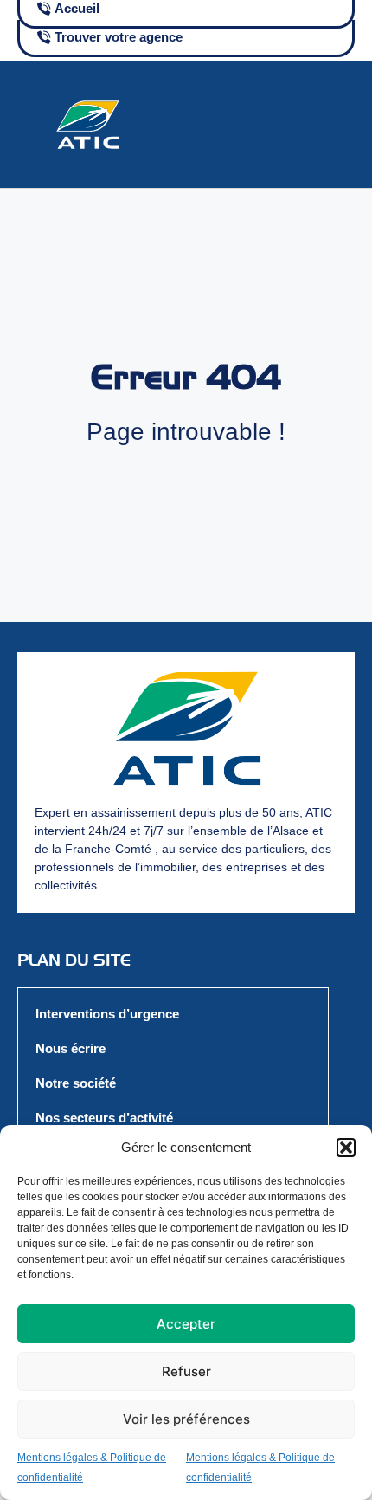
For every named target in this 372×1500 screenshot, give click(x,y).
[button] (346, 1147)
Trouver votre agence (119, 36)
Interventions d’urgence (107, 1013)
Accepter (186, 1324)
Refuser (186, 1371)
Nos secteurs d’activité (104, 1117)
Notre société (75, 1083)
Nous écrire (70, 1048)
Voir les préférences (186, 1419)
